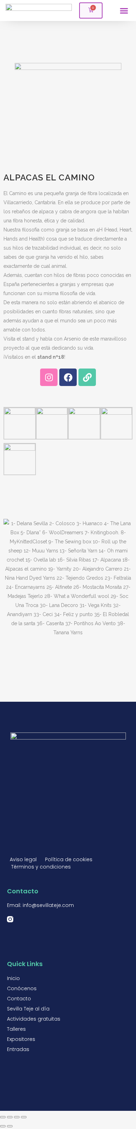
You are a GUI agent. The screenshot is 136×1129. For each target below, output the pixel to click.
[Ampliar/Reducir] (24, 1117)
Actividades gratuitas (33, 1018)
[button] (124, 10)
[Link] (87, 377)
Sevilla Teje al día (28, 1008)
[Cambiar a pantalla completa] (17, 1117)
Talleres (16, 1029)
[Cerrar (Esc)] (3, 1117)
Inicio (13, 978)
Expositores (21, 1039)
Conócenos (22, 988)
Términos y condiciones (41, 866)
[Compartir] (10, 1117)
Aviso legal (23, 859)
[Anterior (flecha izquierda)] (3, 1126)
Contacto (19, 998)
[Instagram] (49, 377)
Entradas (18, 1049)
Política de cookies (68, 859)
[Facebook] (68, 377)
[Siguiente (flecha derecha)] (10, 1126)
